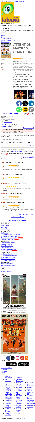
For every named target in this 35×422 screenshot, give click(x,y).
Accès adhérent (30, 146)
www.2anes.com (8, 122)
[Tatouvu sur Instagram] (17, 359)
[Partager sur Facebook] (19, 103)
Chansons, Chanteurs (19, 402)
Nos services (30, 386)
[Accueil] (7, 15)
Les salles (3, 249)
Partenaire (21, 1)
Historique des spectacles (8, 265)
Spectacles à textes (19, 396)
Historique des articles (7, 263)
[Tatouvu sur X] (12, 359)
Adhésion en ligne (17, 217)
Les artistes (4, 267)
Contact (3, 372)
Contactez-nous (5, 42)
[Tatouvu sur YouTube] (22, 359)
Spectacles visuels (19, 388)
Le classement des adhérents (9, 255)
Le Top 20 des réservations (8, 257)
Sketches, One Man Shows (18, 384)
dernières (17, 236)
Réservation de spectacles (8, 376)
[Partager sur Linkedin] (31, 103)
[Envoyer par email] (25, 109)
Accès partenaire (5, 229)
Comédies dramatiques (19, 380)
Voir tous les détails (28, 128)
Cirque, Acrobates (19, 399)
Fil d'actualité (4, 233)
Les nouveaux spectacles (7, 385)
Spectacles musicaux (19, 406)
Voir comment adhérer (28, 157)
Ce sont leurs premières (7, 236)
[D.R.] (6, 57)
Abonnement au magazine (8, 397)
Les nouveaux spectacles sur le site (10, 234)
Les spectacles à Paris (8, 381)
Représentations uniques (7, 247)
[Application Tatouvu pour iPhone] (11, 366)
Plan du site (4, 371)
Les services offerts (6, 38)
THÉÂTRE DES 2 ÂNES (9, 114)
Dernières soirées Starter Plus (9, 238)
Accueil (3, 35)
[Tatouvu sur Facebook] (8, 359)
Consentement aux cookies (31, 406)
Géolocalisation (11, 249)
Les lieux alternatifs (6, 251)
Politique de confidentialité (31, 402)
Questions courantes (6, 271)
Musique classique (18, 409)
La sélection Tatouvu (7, 254)
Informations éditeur (6, 368)
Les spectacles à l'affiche (8, 242)
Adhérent (10, 1)
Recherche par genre (6, 244)
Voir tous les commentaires (26, 214)
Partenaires (4, 369)
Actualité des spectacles (8, 401)
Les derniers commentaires (8, 260)
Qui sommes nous (6, 37)
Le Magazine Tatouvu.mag (8, 394)
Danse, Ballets (18, 412)
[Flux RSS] (26, 359)
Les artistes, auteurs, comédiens (8, 405)
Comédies (19, 377)
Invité (16, 1)
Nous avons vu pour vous (8, 259)
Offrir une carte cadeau (17, 220)
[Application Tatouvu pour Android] (24, 366)
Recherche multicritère (7, 246)
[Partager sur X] (25, 103)
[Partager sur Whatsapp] (19, 109)
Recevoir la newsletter (7, 239)
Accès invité (4, 227)
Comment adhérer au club (8, 40)
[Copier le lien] (31, 109)
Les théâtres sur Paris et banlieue (8, 390)
